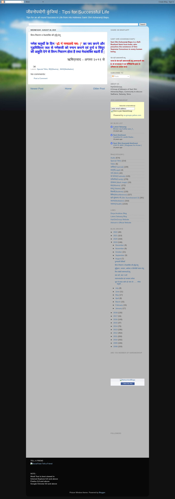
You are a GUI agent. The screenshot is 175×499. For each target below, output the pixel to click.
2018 (115, 313)
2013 (115, 330)
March (118, 302)
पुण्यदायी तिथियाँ (120, 262)
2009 (115, 343)
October (118, 252)
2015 (115, 323)
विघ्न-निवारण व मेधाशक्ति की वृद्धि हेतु (126, 265)
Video (113, 164)
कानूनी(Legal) (115, 170)
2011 (115, 336)
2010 (115, 340)
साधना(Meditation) (67, 69)
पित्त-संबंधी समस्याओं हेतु (122, 272)
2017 (115, 316)
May (117, 295)
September (120, 255)
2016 (115, 319)
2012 (115, 333)
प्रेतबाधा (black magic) (119, 182)
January (118, 308)
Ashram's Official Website (121, 223)
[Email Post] (34, 66)
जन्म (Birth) (115, 173)
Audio (113, 158)
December (119, 245)
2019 (115, 242)
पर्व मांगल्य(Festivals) (118, 176)
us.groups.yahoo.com (132, 115)
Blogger (102, 492)
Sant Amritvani (119, 135)
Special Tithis (42, 69)
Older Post (99, 88)
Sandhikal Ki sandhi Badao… (124, 137)
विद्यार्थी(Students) (117, 192)
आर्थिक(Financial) (117, 167)
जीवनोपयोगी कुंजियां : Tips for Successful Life (67, 11)
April (117, 298)
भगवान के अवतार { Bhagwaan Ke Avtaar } (127, 145)
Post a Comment (40, 78)
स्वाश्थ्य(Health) (116, 204)
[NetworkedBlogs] (127, 380)
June (117, 292)
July (117, 288)
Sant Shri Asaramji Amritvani (125, 143)
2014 (115, 326)
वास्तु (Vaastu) (116, 188)
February (119, 305)
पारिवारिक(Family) (117, 179)
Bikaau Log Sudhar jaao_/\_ (123, 129)
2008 (115, 347)
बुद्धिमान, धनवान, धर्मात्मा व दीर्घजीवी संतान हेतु (129, 268)
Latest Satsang (119, 127)
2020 (115, 239)
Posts (116, 76)
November (119, 249)
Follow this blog (127, 383)
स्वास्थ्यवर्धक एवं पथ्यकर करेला (125, 279)
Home (68, 88)
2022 (115, 232)
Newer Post (36, 88)
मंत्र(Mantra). (54, 69)
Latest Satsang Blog (119, 216)
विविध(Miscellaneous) (119, 195)
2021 (115, 236)
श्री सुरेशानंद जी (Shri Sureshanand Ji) (125, 198)
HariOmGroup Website (120, 220)
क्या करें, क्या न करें (121, 275)
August (118, 259)
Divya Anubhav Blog (119, 213)
